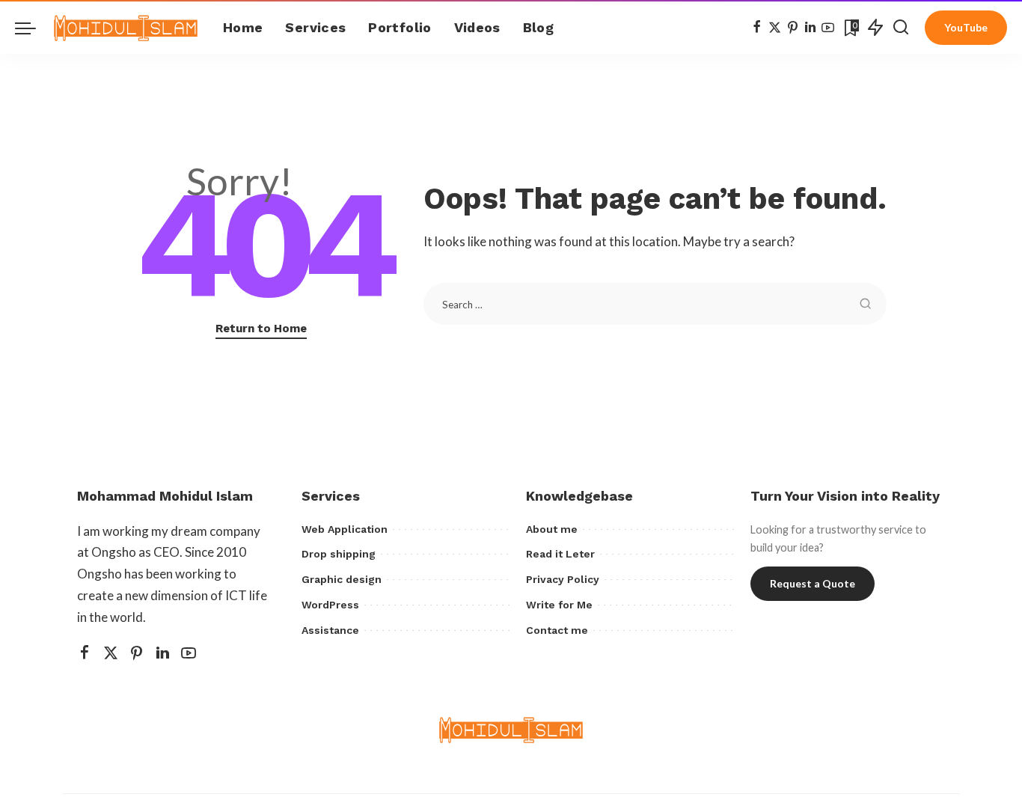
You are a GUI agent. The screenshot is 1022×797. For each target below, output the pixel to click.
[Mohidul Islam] (126, 27)
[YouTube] (827, 27)
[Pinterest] (792, 27)
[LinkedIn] (810, 27)
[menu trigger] (33, 27)
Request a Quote (812, 583)
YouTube (966, 27)
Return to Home (261, 328)
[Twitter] (774, 27)
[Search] (901, 27)
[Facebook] (756, 27)
